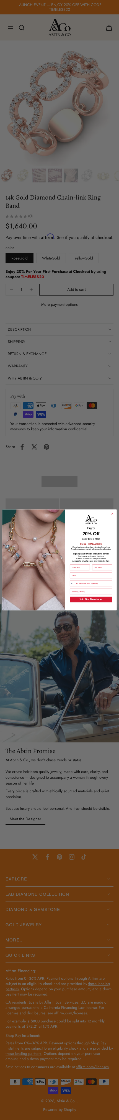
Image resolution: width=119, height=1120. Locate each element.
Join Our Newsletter (91, 599)
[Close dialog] (112, 514)
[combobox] (74, 583)
